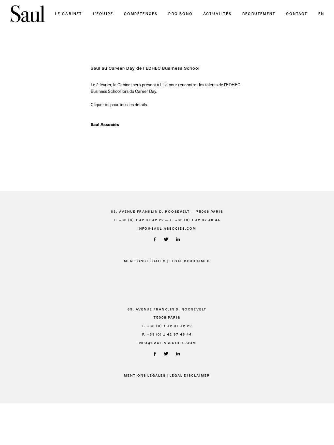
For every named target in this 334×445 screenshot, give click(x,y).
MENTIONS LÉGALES (145, 261)
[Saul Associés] (28, 14)
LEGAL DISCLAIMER (190, 261)
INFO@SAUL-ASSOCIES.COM (167, 229)
